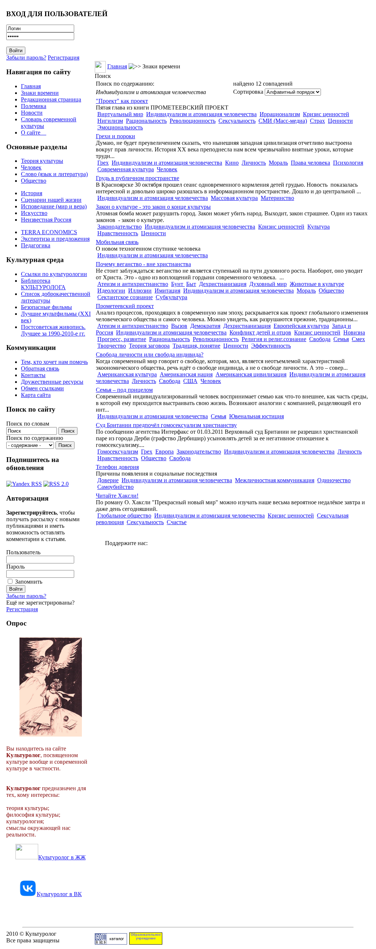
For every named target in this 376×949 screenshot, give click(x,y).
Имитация (167, 290)
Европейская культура (301, 326)
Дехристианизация (222, 284)
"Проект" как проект (122, 101)
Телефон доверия (117, 467)
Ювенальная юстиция (256, 416)
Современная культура (125, 169)
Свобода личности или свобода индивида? (149, 354)
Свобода (319, 339)
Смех (358, 339)
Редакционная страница (51, 99)
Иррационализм (280, 114)
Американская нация (186, 374)
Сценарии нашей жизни (51, 200)
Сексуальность (237, 121)
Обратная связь (40, 368)
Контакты (33, 375)
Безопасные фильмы (46, 307)
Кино (232, 163)
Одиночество (334, 480)
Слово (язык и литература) (54, 174)
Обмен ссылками (42, 388)
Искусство (34, 213)
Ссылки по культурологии (54, 274)
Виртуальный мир (120, 114)
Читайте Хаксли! (117, 496)
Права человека (310, 163)
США (190, 381)
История (31, 193)
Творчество (111, 346)
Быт (191, 284)
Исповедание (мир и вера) (54, 206)
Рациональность (146, 121)
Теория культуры (42, 161)
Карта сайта (36, 395)
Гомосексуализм (117, 451)
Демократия (205, 326)
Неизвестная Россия (46, 219)
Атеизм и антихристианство (132, 284)
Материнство (277, 198)
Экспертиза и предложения (55, 239)
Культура (318, 226)
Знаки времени (40, 93)
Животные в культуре (317, 284)
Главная (31, 86)
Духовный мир (268, 284)
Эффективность (271, 346)
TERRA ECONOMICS (49, 232)
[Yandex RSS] (24, 482)
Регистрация (63, 57)
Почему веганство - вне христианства (143, 264)
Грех (103, 163)
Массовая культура (234, 198)
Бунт (178, 284)
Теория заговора (149, 346)
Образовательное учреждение (146, 936)
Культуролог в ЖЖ (62, 857)
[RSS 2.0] (56, 482)
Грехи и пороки (115, 136)
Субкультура (171, 297)
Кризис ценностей (326, 114)
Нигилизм (110, 121)
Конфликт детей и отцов (260, 332)
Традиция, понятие (196, 346)
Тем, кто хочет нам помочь (54, 362)
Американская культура (127, 374)
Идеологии (111, 290)
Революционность (193, 121)
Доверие (108, 480)
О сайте (33, 132)
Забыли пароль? (26, 57)
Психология (348, 163)
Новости (32, 113)
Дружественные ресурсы (52, 382)
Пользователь (23, 552)
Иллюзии (140, 290)
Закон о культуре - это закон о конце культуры (153, 207)
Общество (33, 181)
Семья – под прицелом (124, 390)
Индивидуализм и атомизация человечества (201, 114)
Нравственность (117, 233)
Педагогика (35, 245)
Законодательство (119, 226)
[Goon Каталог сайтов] (111, 942)
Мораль (278, 163)
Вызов (179, 326)
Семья (341, 339)
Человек (31, 167)
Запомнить (28, 582)
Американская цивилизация (251, 374)
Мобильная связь (117, 242)
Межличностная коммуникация (274, 480)
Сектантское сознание (125, 297)
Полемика (33, 106)
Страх (317, 121)
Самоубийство (115, 487)
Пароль (15, 566)
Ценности (340, 121)
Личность (254, 163)
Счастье (177, 522)
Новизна (354, 332)
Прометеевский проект (125, 306)
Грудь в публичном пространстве (137, 178)
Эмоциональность (120, 127)
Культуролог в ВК (59, 894)
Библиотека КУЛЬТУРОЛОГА (43, 283)
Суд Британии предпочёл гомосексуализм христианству (166, 425)
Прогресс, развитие (121, 339)
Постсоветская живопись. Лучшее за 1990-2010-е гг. (53, 330)
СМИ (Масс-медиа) (282, 121)
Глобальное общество (124, 515)
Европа (164, 451)
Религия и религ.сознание (274, 339)
